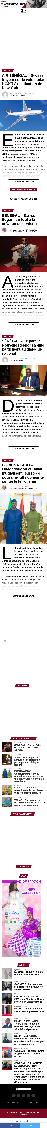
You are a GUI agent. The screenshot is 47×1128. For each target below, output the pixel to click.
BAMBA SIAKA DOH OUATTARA (25, 231)
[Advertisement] (23, 44)
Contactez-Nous (33, 1102)
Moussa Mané (18, 361)
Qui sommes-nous (14, 1102)
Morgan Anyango (19, 95)
